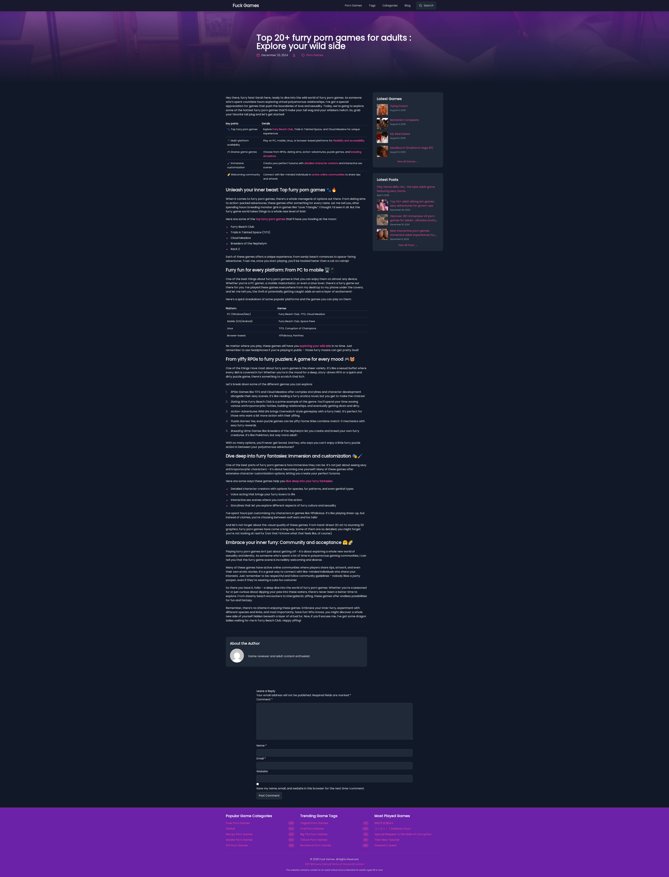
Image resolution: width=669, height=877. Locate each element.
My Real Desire (400, 134)
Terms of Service (341, 864)
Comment (264, 699)
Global (230, 829)
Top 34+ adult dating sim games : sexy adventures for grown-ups (412, 203)
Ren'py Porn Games (239, 834)
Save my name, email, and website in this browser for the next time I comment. (310, 788)
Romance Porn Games (315, 845)
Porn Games (353, 5)
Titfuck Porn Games (313, 840)
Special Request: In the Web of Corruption (403, 834)
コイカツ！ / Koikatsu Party (392, 829)
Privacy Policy (321, 864)
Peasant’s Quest (385, 845)
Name (261, 746)
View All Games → (408, 161)
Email (261, 758)
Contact (359, 864)
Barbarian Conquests (404, 120)
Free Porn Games (238, 823)
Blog (407, 5)
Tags (372, 5)
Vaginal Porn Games (314, 823)
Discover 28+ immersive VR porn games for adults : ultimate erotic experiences (413, 220)
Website (262, 771)
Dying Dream (399, 106)
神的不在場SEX (383, 823)
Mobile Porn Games (239, 840)
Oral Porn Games (312, 829)
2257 (308, 864)
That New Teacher (387, 840)
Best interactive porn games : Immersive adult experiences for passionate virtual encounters (412, 235)
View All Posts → (407, 245)
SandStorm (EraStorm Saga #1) (411, 148)
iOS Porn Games (237, 845)
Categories (390, 5)
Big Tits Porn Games (314, 834)
